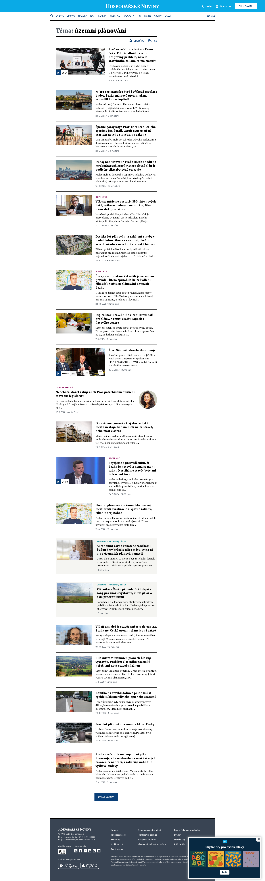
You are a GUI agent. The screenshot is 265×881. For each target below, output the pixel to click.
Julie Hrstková (64, 387)
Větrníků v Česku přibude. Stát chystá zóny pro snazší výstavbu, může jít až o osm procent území (124, 593)
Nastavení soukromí (147, 840)
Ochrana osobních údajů (149, 830)
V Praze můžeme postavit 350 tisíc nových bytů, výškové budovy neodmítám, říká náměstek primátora (126, 205)
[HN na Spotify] (94, 850)
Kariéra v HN (117, 844)
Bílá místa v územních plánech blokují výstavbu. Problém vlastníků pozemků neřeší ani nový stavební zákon (123, 662)
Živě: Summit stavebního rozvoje (132, 350)
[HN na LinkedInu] (89, 850)
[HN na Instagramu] (85, 850)
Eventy (177, 835)
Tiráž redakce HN (119, 835)
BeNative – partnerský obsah (111, 541)
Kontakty (115, 830)
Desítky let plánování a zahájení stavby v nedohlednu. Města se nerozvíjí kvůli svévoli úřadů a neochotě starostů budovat (126, 240)
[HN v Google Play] (68, 866)
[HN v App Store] (90, 866)
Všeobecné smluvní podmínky (152, 844)
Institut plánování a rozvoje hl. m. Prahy (125, 724)
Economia (115, 840)
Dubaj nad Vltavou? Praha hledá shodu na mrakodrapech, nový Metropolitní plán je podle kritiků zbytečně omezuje (126, 166)
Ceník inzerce (117, 849)
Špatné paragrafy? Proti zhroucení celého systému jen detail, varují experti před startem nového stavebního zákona (126, 131)
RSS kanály (179, 844)
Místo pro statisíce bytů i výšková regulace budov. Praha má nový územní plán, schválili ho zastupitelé (126, 96)
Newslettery (179, 840)
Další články (106, 796)
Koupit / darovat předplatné (187, 830)
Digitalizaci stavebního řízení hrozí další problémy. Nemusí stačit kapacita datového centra (125, 319)
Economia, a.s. (77, 834)
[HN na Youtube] (98, 850)
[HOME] (51, 16)
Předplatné (245, 6)
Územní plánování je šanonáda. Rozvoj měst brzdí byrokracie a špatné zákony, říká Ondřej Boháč (124, 509)
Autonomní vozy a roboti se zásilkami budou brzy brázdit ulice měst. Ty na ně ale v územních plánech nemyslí (125, 550)
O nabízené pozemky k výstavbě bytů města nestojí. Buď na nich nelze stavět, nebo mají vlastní (124, 427)
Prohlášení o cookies (147, 835)
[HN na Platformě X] (75, 850)
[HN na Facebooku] (80, 850)
